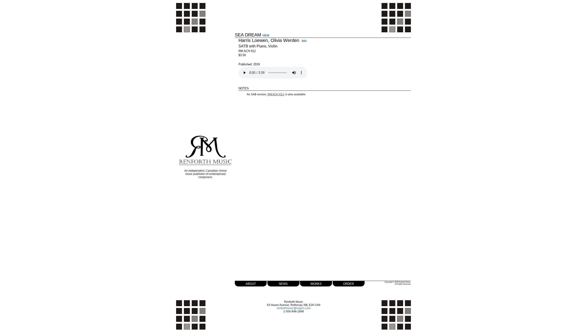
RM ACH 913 (276, 94)
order (348, 283)
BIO (304, 41)
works (316, 283)
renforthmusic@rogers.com (293, 308)
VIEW (265, 35)
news (283, 283)
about (251, 283)
